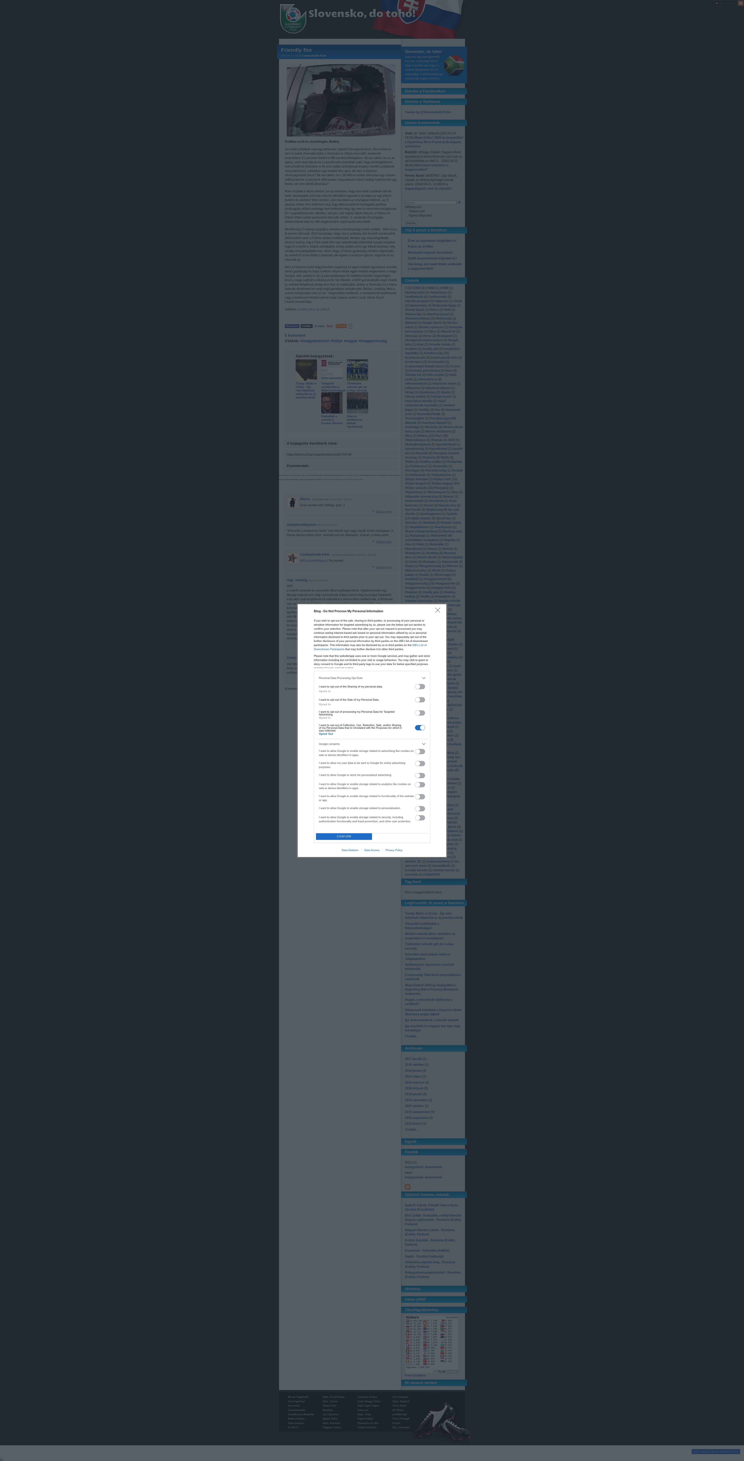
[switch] (420, 686)
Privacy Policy (394, 850)
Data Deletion (350, 850)
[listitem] (372, 678)
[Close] (439, 611)
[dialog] (372, 730)
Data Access (372, 850)
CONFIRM (344, 836)
